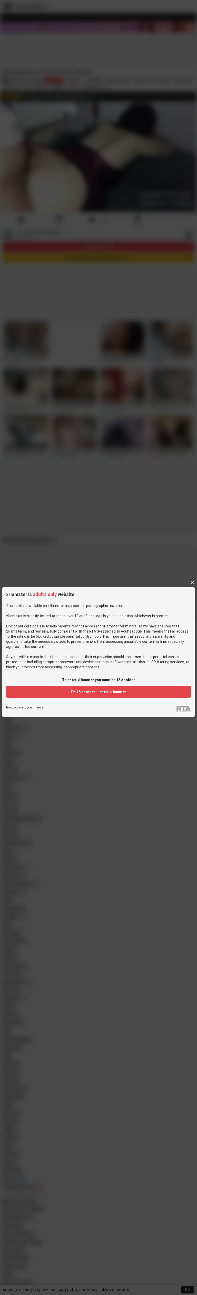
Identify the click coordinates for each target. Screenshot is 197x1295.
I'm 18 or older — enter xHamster (98, 692)
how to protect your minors (25, 707)
